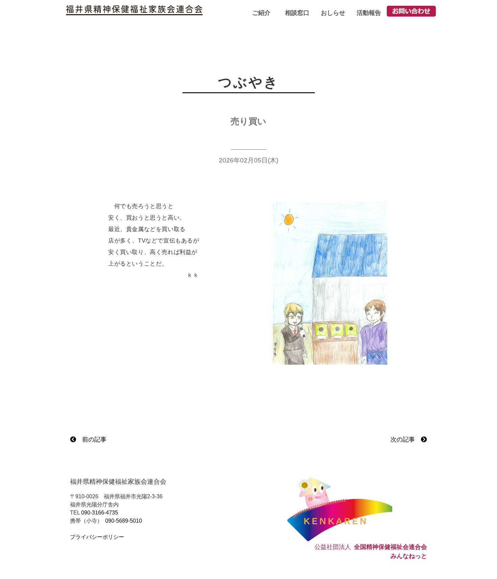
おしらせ (333, 12)
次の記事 (405, 439)
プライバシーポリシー (97, 537)
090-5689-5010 (123, 521)
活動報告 (369, 12)
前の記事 (91, 439)
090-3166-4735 (99, 512)
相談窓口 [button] (297, 12)
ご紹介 (261, 12)
